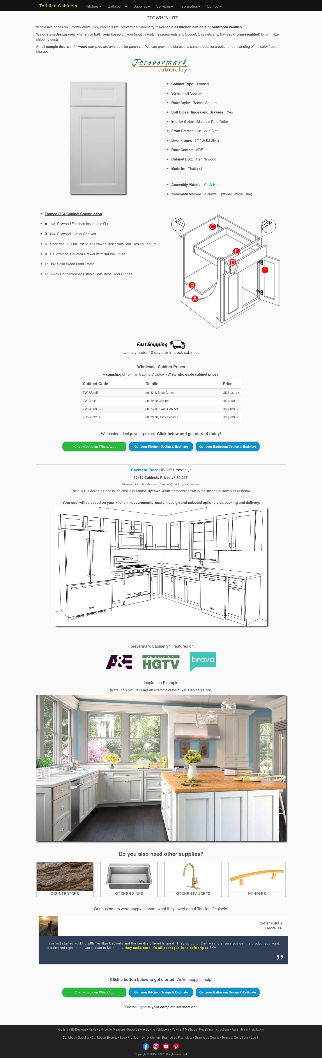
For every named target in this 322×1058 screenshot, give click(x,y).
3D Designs (78, 1029)
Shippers (163, 1029)
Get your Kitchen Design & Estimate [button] (161, 446)
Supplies (140, 6)
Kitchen (92, 6)
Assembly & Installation (248, 1029)
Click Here (212, 184)
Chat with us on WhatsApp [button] (94, 446)
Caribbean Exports (104, 1037)
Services (163, 6)
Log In (255, 1037)
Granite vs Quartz (207, 1037)
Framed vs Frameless (177, 1037)
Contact (213, 6)
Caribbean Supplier (76, 1037)
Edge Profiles (129, 1037)
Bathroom (116, 6)
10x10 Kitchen (150, 1037)
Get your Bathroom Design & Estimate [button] (227, 446)
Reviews (94, 1029)
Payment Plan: (144, 470)
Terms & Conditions (235, 1037)
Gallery (63, 1029)
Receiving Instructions (214, 1029)
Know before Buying (141, 1029)
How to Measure (113, 1029)
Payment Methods (184, 1029)
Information (189, 6)
